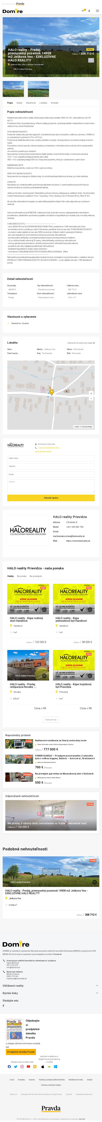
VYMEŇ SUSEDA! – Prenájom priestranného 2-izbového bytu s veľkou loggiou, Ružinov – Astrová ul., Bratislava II (65, 757)
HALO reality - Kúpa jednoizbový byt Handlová (71, 619)
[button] (91, 398)
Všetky (10, 576)
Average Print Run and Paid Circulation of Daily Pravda (41, 1094)
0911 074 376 (12, 965)
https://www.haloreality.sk (78, 541)
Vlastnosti (31, 103)
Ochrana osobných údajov (51, 1085)
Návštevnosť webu (76, 1080)
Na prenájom (36, 576)
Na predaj (21, 576)
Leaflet (76, 427)
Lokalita (43, 103)
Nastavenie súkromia (84, 1094)
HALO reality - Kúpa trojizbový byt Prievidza (74, 685)
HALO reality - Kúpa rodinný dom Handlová (26, 619)
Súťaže (89, 1080)
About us (13, 1094)
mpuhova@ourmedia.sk (17, 979)
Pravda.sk (57, 954)
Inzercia (32, 1080)
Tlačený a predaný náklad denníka (52, 1080)
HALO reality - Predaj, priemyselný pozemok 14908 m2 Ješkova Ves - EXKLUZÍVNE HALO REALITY (46, 892)
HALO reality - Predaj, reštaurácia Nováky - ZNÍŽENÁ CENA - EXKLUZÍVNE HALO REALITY (27, 685)
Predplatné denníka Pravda (21, 1052)
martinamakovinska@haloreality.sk (69, 536)
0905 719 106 (12, 976)
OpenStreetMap (87, 427)
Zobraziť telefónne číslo (49, 448)
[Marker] (49, 389)
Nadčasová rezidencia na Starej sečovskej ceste (60, 740)
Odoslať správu (51, 498)
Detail (19, 103)
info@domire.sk (13, 967)
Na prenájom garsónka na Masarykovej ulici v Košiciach (64, 773)
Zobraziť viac (51, 720)
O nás (12, 1080)
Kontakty (21, 1080)
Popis (10, 103)
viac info (82, 1119)
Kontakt (54, 103)
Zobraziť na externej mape (80, 343)
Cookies (69, 1094)
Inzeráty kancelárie (43, 451)
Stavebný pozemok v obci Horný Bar (30, 823)
